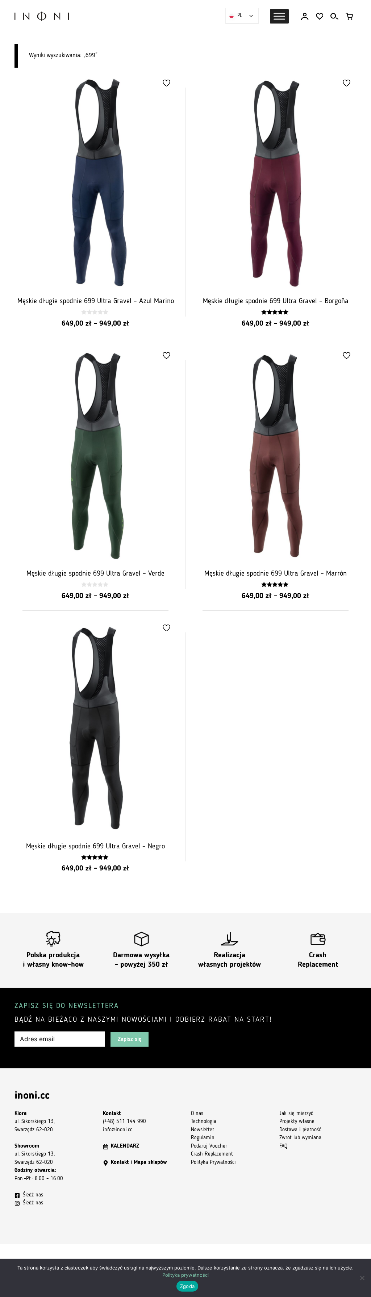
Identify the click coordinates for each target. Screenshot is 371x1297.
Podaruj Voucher (209, 1146)
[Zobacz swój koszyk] (349, 16)
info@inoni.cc (117, 1130)
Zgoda (187, 1286)
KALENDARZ (125, 1146)
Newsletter (202, 1130)
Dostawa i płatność (300, 1130)
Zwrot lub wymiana (300, 1138)
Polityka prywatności (185, 1275)
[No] (362, 1277)
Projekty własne (296, 1121)
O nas (197, 1113)
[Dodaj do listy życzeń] (167, 83)
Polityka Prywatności (213, 1162)
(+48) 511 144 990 (124, 1121)
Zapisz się (129, 1039)
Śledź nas (33, 1195)
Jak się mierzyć (296, 1113)
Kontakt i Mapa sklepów (139, 1162)
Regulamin (202, 1138)
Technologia (203, 1121)
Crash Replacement (212, 1154)
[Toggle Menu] (279, 16)
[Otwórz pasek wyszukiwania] (334, 16)
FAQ (283, 1146)
